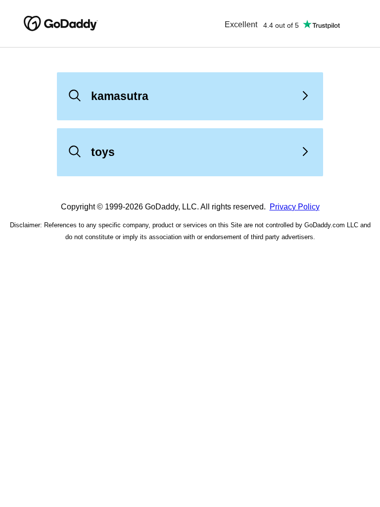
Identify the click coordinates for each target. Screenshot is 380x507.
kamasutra (119, 96)
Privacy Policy (295, 207)
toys (103, 152)
